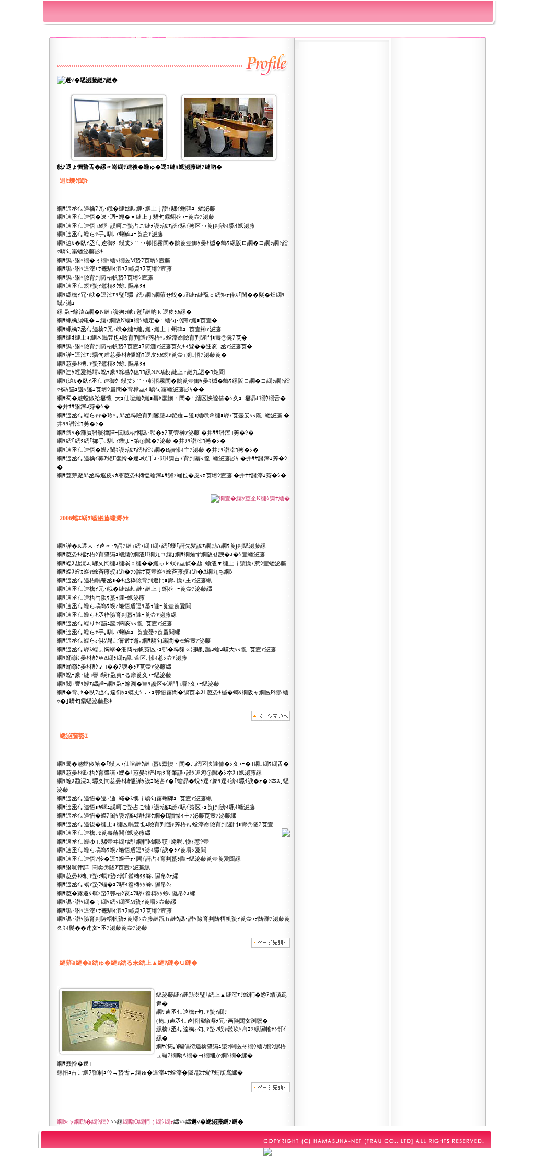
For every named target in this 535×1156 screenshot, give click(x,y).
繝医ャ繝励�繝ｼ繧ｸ (83, 1121)
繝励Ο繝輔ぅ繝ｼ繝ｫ (148, 1121)
